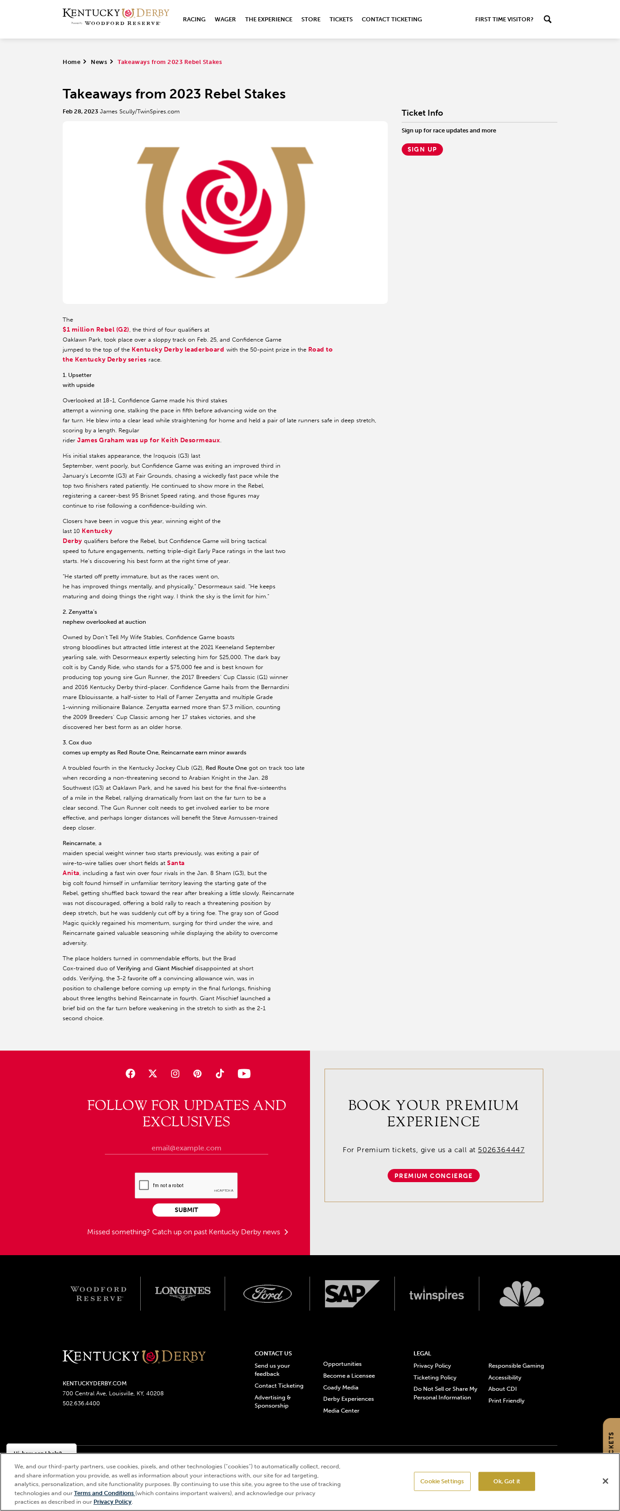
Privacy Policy (432, 1365)
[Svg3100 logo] (522, 1294)
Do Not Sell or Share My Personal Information (445, 1392)
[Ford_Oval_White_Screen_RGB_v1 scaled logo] (267, 1294)
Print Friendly (506, 1400)
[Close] (605, 1481)
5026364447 (501, 1149)
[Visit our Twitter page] (152, 1073)
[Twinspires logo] (437, 1294)
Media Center (341, 1410)
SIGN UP (423, 149)
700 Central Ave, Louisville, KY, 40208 (113, 1393)
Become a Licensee (349, 1375)
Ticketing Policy (435, 1377)
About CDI (502, 1388)
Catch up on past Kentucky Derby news (217, 1231)
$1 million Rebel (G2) (96, 329)
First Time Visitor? (504, 19)
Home (71, 62)
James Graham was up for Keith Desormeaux (148, 440)
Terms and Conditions (104, 1493)
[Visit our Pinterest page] (197, 1073)
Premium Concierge (433, 1176)
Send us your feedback (272, 1369)
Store (310, 19)
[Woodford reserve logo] (98, 1294)
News (99, 62)
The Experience (268, 19)
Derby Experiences (348, 1398)
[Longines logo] (183, 1294)
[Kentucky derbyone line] (134, 1357)
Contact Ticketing (392, 19)
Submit (186, 1210)
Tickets (341, 19)
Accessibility (505, 1377)
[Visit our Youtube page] (242, 1073)
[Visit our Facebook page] (130, 1073)
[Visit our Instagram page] (175, 1073)
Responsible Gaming (516, 1365)
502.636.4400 (81, 1403)
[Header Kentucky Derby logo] (116, 19)
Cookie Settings (442, 1481)
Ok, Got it (506, 1481)
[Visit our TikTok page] (219, 1073)
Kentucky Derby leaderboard (178, 349)
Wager (225, 19)
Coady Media (341, 1387)
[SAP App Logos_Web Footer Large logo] (352, 1294)
